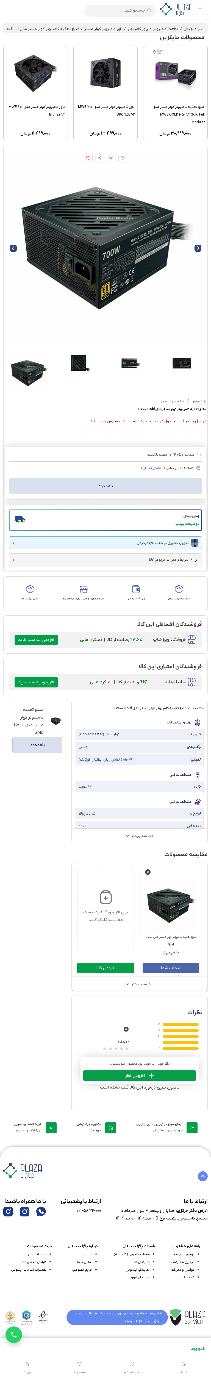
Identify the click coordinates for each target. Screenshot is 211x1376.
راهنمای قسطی (153, 468)
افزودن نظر (135, 1075)
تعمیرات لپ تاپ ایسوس (28, 1270)
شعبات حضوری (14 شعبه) (132, 1254)
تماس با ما (84, 1262)
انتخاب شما (171, 968)
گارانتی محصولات (34, 1262)
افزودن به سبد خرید (36, 640)
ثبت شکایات (186, 1277)
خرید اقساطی (37, 1254)
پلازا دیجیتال (194, 29)
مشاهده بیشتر (142, 836)
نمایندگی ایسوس (138, 1270)
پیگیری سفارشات (183, 1262)
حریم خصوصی (82, 1270)
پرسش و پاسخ (184, 1254)
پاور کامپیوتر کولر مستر (103, 29)
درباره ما (86, 1254)
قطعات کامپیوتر (166, 29)
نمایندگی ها (142, 1262)
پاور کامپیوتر (137, 29)
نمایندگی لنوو (140, 1277)
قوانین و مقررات (183, 1270)
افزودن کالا (105, 968)
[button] (105, 520)
